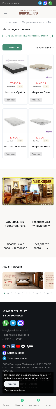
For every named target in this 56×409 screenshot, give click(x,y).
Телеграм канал (16, 358)
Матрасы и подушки (33, 22)
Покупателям (9, 3)
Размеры (10, 100)
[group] (22, 280)
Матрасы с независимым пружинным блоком (27, 36)
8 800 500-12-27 (12, 315)
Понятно (12, 384)
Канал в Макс (15, 352)
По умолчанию (43, 47)
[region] (28, 21)
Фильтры (14, 47)
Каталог (13, 22)
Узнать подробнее (14, 390)
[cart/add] (24, 100)
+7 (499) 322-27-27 (14, 311)
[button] (4, 293)
